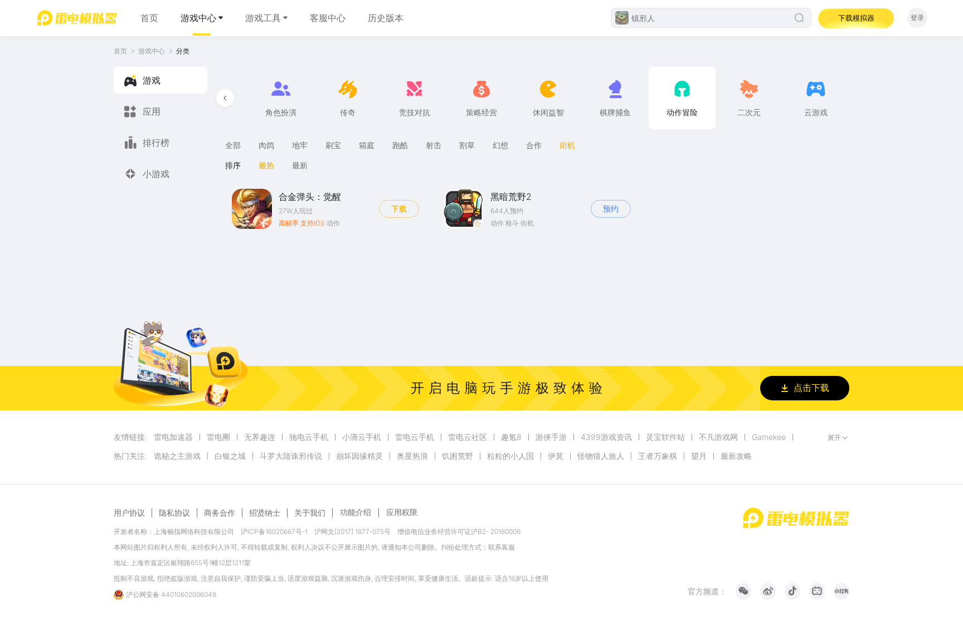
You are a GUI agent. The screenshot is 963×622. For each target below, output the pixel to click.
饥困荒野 (457, 456)
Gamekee (769, 437)
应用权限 (401, 512)
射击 (433, 145)
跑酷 (400, 145)
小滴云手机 (361, 437)
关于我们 (309, 512)
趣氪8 (511, 437)
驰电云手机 (308, 437)
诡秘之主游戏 (177, 456)
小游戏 (156, 173)
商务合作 (219, 512)
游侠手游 (551, 437)
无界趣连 (259, 437)
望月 (699, 456)
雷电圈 (218, 437)
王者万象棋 (657, 456)
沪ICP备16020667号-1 (274, 531)
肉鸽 (266, 145)
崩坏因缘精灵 (359, 456)
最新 (300, 165)
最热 (266, 165)
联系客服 (501, 547)
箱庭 (366, 145)
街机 (567, 145)
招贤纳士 (264, 512)
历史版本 (385, 17)
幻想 (500, 145)
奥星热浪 (412, 456)
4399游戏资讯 (606, 437)
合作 (534, 145)
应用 (151, 111)
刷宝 (333, 145)
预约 (611, 208)
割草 (467, 145)
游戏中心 (198, 17)
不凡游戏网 (718, 437)
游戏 (151, 80)
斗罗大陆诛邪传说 (291, 456)
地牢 (300, 145)
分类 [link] (182, 51)
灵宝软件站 (665, 437)
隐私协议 (174, 512)
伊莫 (555, 456)
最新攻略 (736, 456)
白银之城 (230, 456)
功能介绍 (355, 512)
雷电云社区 (467, 437)
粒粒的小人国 (510, 456)
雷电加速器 (173, 437)
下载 (399, 208)
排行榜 (156, 142)
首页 (149, 17)
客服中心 (328, 17)
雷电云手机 (414, 437)
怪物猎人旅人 (600, 456)
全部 (233, 145)
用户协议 (129, 512)
